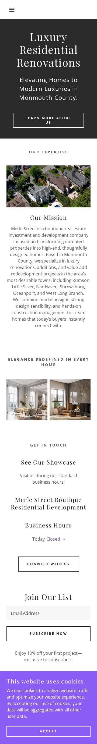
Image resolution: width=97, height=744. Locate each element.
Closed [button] (53, 539)
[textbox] (48, 613)
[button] (7, 9)
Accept (48, 731)
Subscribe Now (48, 633)
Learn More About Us (48, 120)
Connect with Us (48, 564)
